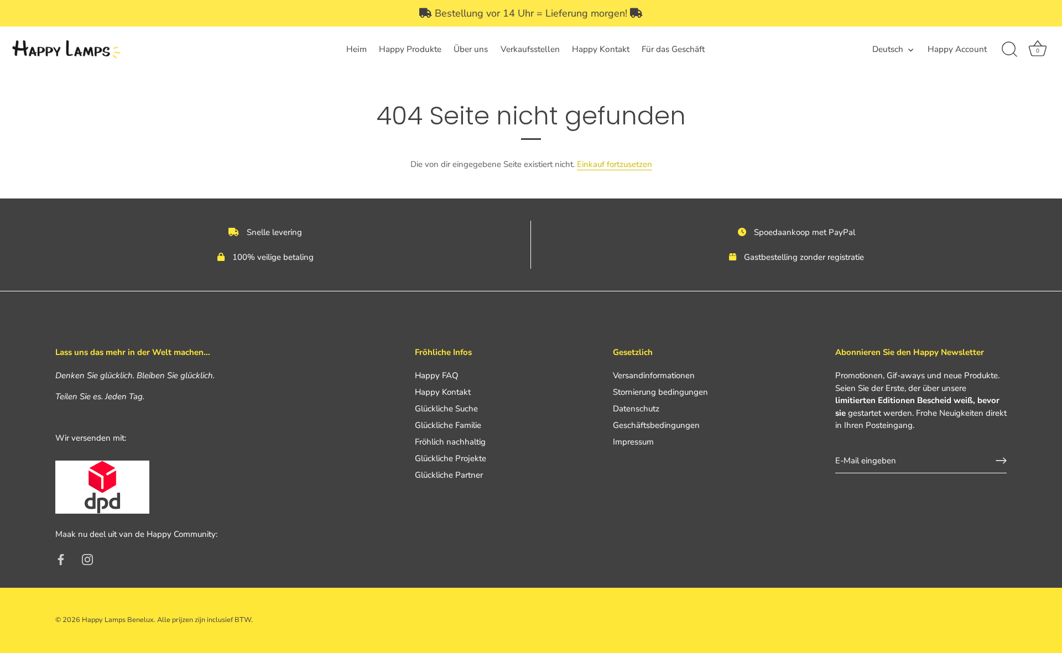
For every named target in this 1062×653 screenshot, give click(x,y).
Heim (356, 49)
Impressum (633, 441)
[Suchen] (1009, 50)
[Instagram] (87, 559)
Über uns (471, 49)
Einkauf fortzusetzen (614, 164)
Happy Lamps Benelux (118, 620)
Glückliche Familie (448, 425)
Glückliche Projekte (450, 458)
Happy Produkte (410, 49)
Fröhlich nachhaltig (450, 441)
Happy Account (957, 49)
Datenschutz (636, 408)
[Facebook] (60, 559)
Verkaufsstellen (530, 49)
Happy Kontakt (600, 49)
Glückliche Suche (446, 408)
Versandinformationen (654, 375)
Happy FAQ (437, 375)
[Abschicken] (1001, 460)
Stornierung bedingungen (660, 392)
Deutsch (887, 49)
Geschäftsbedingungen (656, 425)
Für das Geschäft (673, 49)
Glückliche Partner (449, 474)
